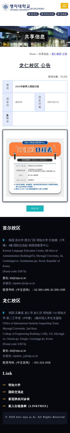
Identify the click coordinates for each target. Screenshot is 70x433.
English (49, 14)
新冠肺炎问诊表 (19, 399)
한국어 (34, 14)
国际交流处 (16, 392)
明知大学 (14, 384)
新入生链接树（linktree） (29, 406)
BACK (35, 208)
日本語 (64, 14)
